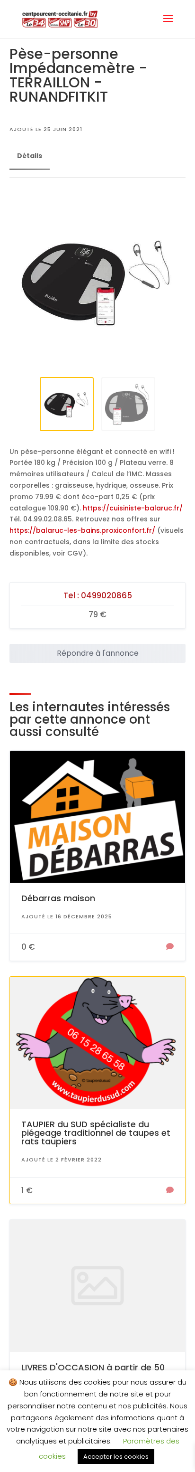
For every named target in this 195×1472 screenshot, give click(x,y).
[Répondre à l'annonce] (170, 947)
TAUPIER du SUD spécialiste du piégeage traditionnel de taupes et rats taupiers (95, 1132)
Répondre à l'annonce (98, 653)
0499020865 (106, 595)
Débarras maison (58, 898)
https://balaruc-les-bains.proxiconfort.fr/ (82, 530)
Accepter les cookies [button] (116, 1456)
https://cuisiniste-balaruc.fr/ (133, 508)
